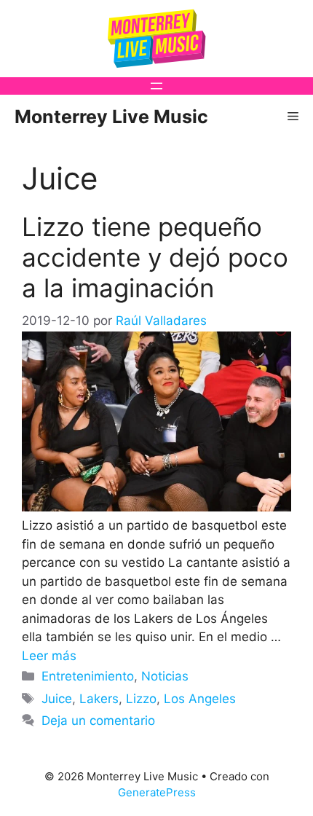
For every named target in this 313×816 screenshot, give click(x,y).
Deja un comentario (98, 720)
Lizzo (141, 698)
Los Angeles (200, 698)
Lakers (99, 698)
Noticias (165, 676)
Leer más (49, 655)
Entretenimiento (87, 676)
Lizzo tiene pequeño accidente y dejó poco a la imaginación (155, 257)
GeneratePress (157, 792)
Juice (56, 698)
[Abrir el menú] (156, 86)
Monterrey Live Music (111, 117)
